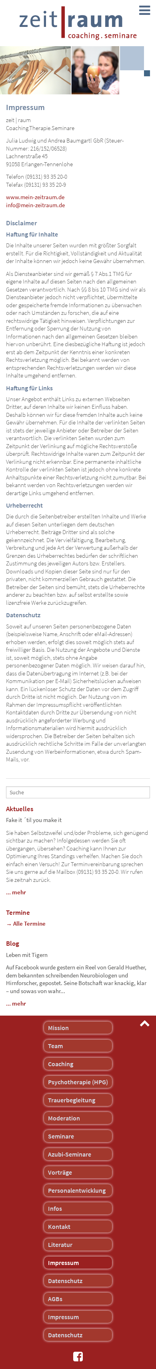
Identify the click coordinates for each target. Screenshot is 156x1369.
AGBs (55, 1299)
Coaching (60, 1064)
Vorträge (60, 1172)
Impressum (63, 1263)
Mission (58, 1028)
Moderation (64, 1118)
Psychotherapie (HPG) (78, 1082)
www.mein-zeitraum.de (35, 197)
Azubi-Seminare (69, 1154)
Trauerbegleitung (71, 1100)
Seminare (61, 1136)
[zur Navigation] (144, 10)
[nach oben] (145, 1023)
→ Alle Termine (26, 923)
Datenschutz (65, 1281)
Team (55, 1046)
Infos (55, 1208)
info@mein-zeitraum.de (35, 205)
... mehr (16, 892)
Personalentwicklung (77, 1190)
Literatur (60, 1244)
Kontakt (59, 1226)
